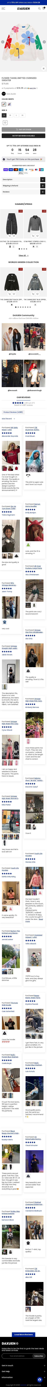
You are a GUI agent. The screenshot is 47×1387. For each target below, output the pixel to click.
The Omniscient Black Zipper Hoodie (15, 299)
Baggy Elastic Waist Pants (32, 996)
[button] (23, 88)
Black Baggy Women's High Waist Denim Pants (10, 1133)
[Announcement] (23, 2)
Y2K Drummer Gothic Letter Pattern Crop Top (33, 430)
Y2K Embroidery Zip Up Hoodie (32, 1271)
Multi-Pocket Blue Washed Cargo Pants (10, 1057)
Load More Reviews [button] (23, 1334)
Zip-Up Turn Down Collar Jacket (9, 508)
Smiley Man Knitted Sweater (11, 1212)
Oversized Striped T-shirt (33, 936)
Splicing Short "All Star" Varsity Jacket (33, 780)
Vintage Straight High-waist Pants (9, 648)
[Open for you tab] (39, 1379)
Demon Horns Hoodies (32, 505)
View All (22, 255)
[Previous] (2, 42)
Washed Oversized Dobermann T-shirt (34, 1204)
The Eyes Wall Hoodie (10, 1004)
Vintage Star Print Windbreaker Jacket (34, 632)
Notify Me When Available (23, 136)
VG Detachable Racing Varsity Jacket (33, 1139)
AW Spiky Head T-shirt (10, 428)
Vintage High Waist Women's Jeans (10, 798)
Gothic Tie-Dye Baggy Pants (12, 241)
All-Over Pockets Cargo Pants (33, 567)
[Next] (44, 42)
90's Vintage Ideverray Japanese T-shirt (9, 585)
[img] (23, 403)
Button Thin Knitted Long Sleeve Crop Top (11, 933)
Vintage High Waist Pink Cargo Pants (34, 701)
